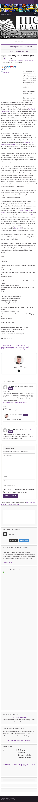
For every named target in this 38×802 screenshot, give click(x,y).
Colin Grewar (24, 346)
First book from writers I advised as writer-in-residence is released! (20, 47)
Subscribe (25, 540)
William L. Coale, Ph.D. (15, 386)
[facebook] (8, 1)
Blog (19, 60)
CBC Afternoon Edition (13, 346)
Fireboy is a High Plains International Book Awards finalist (18, 30)
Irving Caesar (24, 210)
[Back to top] (34, 798)
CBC (4, 346)
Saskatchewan (5, 349)
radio (27, 347)
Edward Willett (6, 14)
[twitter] (5, 1)
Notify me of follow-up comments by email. (19, 489)
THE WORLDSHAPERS (19, 717)
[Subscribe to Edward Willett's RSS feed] (2, 1)
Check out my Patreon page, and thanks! (19, 740)
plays (16, 347)
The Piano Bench (15, 349)
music (13, 347)
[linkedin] (11, 1)
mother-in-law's (6, 347)
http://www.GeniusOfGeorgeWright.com (15, 402)
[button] (3, 28)
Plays (21, 60)
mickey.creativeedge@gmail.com (19, 764)
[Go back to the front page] (19, 8)
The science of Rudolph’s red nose (18, 51)
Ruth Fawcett (12, 429)
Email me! (8, 562)
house (31, 346)
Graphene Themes (13, 799)
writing (23, 349)
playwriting (22, 347)
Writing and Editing (28, 60)
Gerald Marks (31, 215)
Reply (10, 388)
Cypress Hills (18, 228)
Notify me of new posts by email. (15, 492)
